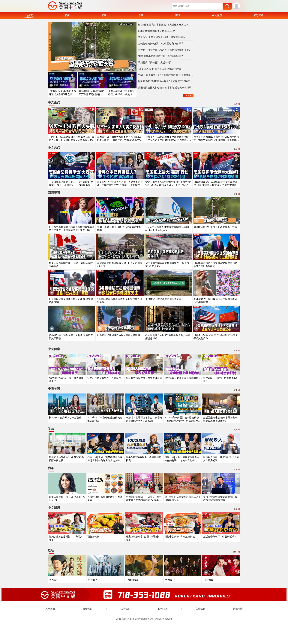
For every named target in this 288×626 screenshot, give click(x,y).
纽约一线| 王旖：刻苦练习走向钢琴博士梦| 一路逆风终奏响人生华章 (104, 460)
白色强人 (93, 580)
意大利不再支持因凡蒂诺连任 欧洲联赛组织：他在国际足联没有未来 (166, 50)
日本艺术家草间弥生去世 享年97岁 (156, 31)
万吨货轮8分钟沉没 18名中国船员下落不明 (160, 43)
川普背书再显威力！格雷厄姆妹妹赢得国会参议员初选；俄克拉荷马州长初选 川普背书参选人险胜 (71, 230)
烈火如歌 (208, 580)
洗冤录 (53, 580)
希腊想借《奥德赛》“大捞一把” (154, 62)
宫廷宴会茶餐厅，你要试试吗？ (220, 536)
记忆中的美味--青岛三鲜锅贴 (180, 536)
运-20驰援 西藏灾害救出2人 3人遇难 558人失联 (163, 24)
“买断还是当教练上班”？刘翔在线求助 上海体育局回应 (166, 75)
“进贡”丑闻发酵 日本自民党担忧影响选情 (159, 68)
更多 (188, 95)
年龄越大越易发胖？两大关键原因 (144, 378)
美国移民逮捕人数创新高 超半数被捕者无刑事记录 (164, 87)
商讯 (177, 15)
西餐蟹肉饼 (93, 536)
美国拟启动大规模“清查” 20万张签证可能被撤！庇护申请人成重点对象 (92, 94)
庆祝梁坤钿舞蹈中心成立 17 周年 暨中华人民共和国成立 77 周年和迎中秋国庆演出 (143, 500)
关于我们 (50, 608)
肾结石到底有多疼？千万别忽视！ (105, 378)
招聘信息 (163, 608)
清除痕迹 (238, 608)
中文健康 (217, 15)
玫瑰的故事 (133, 580)
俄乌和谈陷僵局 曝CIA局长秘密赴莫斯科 (118, 335)
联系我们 (125, 608)
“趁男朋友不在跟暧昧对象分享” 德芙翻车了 (160, 56)
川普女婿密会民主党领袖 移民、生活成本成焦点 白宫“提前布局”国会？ (121, 94)
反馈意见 (87, 608)
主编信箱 (200, 608)
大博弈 (168, 580)
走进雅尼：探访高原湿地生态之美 (163, 299)
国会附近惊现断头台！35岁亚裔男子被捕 (215, 227)
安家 (104, 15)
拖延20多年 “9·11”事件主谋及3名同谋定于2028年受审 (166, 81)
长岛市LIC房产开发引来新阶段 (65, 417)
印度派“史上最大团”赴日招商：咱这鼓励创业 (161, 37)
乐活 (141, 15)
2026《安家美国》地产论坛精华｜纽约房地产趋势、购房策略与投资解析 (183, 420)
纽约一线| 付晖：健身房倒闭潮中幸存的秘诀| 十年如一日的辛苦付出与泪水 (182, 460)
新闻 (67, 15)
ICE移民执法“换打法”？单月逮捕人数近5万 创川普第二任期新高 (62, 94)
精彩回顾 (258, 15)
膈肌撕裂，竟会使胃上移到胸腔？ (183, 378)
